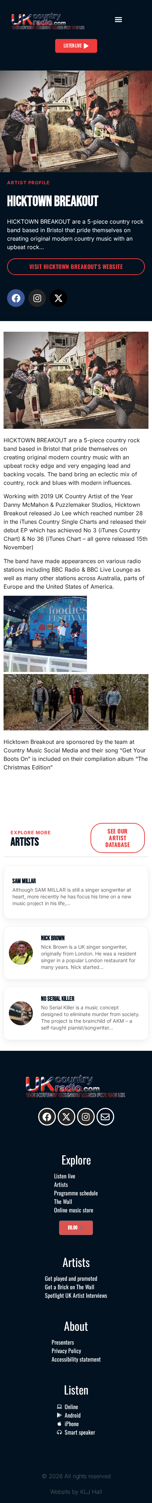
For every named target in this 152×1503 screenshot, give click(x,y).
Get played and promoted (71, 1278)
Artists (61, 1184)
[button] (118, 20)
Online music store (73, 1209)
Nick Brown (53, 938)
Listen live (64, 1175)
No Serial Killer (57, 999)
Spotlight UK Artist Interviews (76, 1295)
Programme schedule (76, 1192)
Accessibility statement (76, 1359)
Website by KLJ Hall (76, 1491)
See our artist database (117, 838)
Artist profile (28, 182)
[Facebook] (16, 298)
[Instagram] (37, 298)
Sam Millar (24, 881)
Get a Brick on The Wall (69, 1286)
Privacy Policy (66, 1350)
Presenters (63, 1342)
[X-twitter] (58, 298)
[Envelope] (105, 1117)
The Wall (63, 1201)
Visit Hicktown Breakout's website (76, 266)
